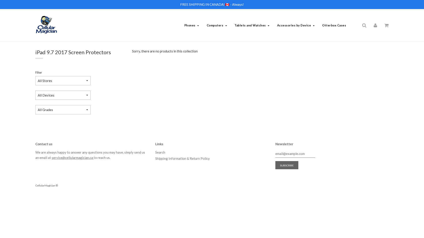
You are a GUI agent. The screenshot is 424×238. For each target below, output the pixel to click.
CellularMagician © (46, 185)
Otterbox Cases (334, 25)
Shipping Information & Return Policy (182, 158)
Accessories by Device (294, 25)
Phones (189, 25)
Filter (38, 72)
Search (160, 152)
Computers (215, 25)
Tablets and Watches (250, 25)
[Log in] (375, 25)
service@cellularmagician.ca (73, 158)
